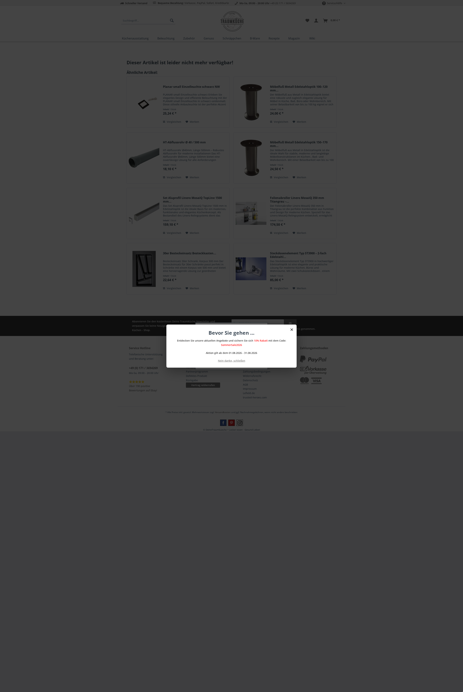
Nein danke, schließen (231, 360)
